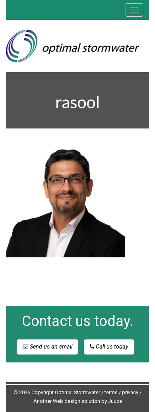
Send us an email (50, 346)
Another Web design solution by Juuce (77, 401)
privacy (130, 392)
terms (111, 392)
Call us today (111, 346)
